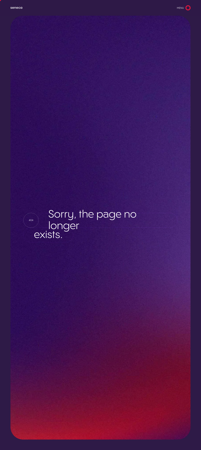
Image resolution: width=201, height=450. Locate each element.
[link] (22, 8)
